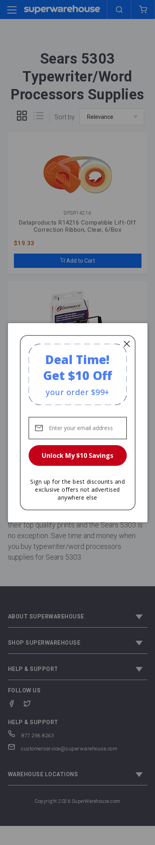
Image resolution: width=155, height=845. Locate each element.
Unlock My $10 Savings (77, 455)
